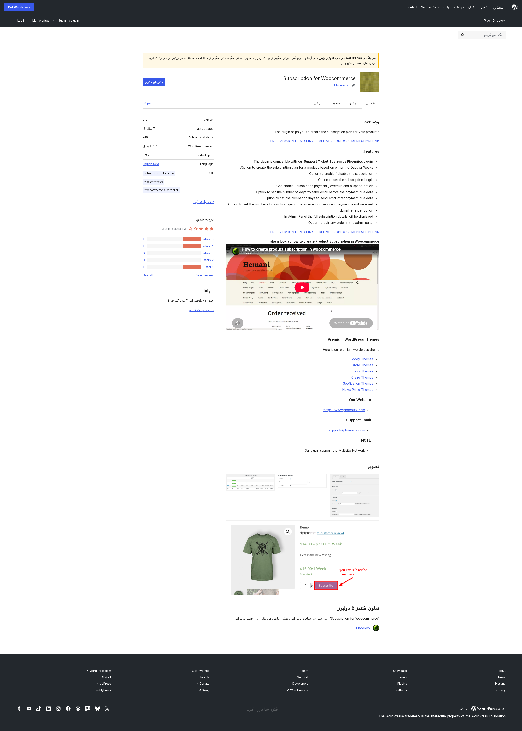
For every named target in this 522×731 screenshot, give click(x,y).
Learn (304, 670)
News (502, 677)
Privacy (501, 690)
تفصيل (370, 103)
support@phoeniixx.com (347, 430)
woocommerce (153, 181)
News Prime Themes (357, 390)
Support (302, 677)
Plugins (402, 683)
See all (148, 275)
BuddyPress (101, 690)
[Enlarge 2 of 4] (321, 479)
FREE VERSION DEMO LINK (292, 141)
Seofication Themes (358, 383)
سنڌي (463, 709)
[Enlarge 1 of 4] (374, 479)
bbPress (103, 683)
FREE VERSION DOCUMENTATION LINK (348, 141)
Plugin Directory (495, 20)
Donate (203, 683)
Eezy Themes (363, 371)
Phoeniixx (341, 85)
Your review (205, 275)
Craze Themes (362, 377)
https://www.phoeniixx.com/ (344, 410)
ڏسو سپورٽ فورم (201, 310)
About (502, 670)
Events (205, 677)
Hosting (500, 683)
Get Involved (201, 670)
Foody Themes (361, 359)
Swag (204, 690)
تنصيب (335, 103)
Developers (300, 683)
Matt (106, 677)
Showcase (400, 670)
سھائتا (147, 103)
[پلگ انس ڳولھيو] (462, 35)
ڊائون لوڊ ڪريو (154, 82)
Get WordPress (19, 7)
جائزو (353, 103)
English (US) (151, 164)
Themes (401, 677)
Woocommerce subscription (161, 190)
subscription (151, 173)
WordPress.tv (297, 690)
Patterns (401, 690)
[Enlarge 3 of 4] (269, 479)
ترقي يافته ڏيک (203, 202)
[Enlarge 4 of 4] (374, 526)
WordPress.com (98, 670)
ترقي (317, 103)
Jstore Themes (362, 365)
